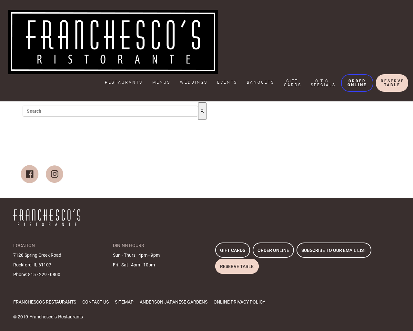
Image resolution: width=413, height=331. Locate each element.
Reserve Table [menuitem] (392, 83)
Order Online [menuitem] (357, 83)
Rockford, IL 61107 (32, 264)
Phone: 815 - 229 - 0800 (36, 274)
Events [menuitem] (227, 82)
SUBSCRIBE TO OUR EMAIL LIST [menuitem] (334, 250)
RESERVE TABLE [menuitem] (237, 266)
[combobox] (110, 111)
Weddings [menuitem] (193, 82)
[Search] (202, 111)
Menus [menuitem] (161, 82)
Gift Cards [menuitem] (292, 83)
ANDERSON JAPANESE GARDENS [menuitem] (173, 302)
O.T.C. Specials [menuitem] (323, 83)
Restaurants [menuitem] (124, 82)
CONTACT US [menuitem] (95, 302)
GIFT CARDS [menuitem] (232, 250)
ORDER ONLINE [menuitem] (273, 250)
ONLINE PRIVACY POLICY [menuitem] (239, 302)
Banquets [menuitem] (260, 82)
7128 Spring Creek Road (37, 255)
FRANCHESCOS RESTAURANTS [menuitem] (44, 302)
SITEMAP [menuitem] (124, 302)
